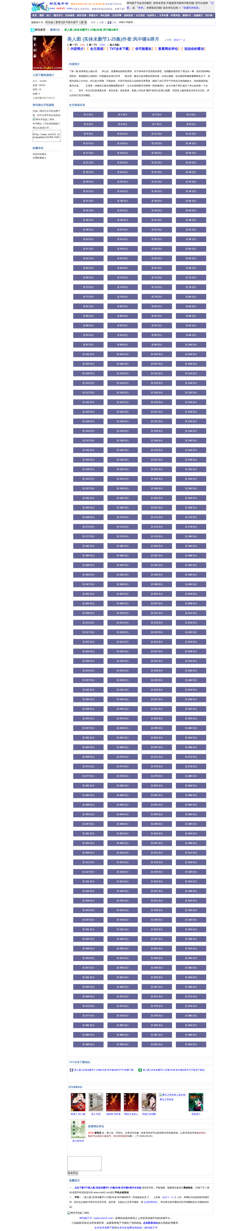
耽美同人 (152, 15)
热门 (49, 15)
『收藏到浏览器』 (191, 7)
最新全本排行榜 (79, 4)
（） (76, 45)
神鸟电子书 (85, 1218)
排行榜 (208, 15)
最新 (42, 15)
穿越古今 (93, 15)
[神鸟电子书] (51, 11)
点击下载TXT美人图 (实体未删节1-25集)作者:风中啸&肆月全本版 (108, 1187)
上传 (114, 22)
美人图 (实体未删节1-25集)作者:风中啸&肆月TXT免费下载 (104, 1070)
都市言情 (81, 15)
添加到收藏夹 (40, 154)
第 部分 (88, 114)
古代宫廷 (140, 15)
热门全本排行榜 (97, 4)
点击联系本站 (151, 1202)
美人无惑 (96, 1114)
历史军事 (116, 15)
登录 (140, 7)
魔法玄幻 (58, 15)
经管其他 (175, 15)
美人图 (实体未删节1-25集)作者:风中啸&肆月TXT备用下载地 (173, 1070)
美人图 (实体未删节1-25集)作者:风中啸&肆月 (91, 29)
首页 (34, 15)
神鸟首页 (40, 29)
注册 (101, 22)
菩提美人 (196, 1114)
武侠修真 (70, 15)
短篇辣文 (198, 15)
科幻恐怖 (105, 15)
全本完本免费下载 (104, 1227)
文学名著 (163, 15)
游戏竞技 (129, 15)
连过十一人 (179, 40)
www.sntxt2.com (103, 1218)
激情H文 (187, 15)
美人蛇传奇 (78, 1141)
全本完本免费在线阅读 (129, 1227)
